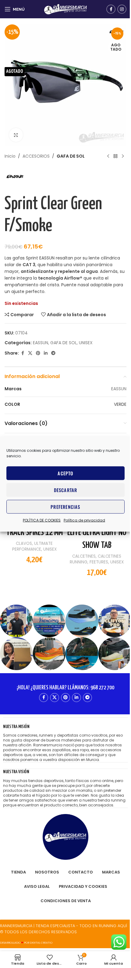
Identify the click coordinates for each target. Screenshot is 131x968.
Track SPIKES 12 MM (34, 532)
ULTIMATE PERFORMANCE (32, 546)
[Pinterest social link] (38, 353)
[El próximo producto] (122, 156)
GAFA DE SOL (71, 156)
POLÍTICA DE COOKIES (42, 520)
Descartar (65, 490)
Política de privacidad (84, 520)
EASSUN (40, 343)
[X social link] (30, 353)
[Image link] (65, 837)
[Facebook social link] (110, 9)
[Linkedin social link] (45, 353)
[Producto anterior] (108, 156)
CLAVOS (24, 543)
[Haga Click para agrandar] (16, 135)
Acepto (65, 473)
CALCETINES (84, 556)
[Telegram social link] (53, 353)
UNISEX (86, 343)
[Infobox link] (65, 743)
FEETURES (99, 562)
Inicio (10, 156)
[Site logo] (65, 9)
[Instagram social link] (121, 9)
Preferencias (65, 506)
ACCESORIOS (36, 156)
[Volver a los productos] (115, 156)
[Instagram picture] (16, 621)
